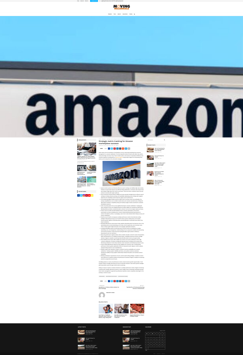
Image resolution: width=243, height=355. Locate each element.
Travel (130, 14)
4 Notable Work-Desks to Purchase (108, 0)
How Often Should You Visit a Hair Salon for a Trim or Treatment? (120, 316)
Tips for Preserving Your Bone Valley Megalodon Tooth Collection (160, 149)
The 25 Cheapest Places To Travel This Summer (91, 184)
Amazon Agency (102, 276)
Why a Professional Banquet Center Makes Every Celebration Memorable (159, 182)
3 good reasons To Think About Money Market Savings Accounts (86, 157)
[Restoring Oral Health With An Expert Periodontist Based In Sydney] (150, 173)
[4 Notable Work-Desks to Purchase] (91, 168)
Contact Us (158, 353)
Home (154, 353)
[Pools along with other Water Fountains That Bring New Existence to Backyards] (81, 179)
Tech (115, 14)
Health (119, 14)
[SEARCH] (164, 140)
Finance (110, 14)
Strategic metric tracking (122, 276)
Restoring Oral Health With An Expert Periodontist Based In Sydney (159, 173)
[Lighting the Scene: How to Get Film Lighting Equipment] (81, 168)
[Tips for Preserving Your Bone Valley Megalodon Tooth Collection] (150, 150)
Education (125, 14)
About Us (163, 353)
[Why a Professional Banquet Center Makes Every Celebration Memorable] (150, 182)
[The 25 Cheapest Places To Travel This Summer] (91, 179)
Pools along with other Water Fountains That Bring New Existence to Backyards (81, 185)
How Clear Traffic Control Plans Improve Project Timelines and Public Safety (160, 164)
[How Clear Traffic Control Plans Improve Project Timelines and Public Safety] (150, 164)
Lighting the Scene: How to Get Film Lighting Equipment (81, 173)
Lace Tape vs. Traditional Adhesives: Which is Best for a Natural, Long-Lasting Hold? (105, 316)
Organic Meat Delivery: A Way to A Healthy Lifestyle (137, 315)
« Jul (146, 350)
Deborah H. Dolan (103, 145)
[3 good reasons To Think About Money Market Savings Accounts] (86, 149)
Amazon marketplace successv (111, 276)
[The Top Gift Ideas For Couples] (150, 157)
